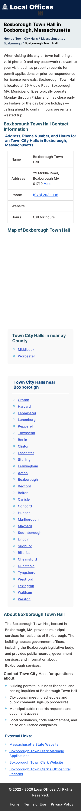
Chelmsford (27, 559)
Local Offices (44, 789)
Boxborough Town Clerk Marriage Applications (36, 753)
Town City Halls (26, 38)
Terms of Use (35, 804)
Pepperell (25, 426)
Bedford (24, 486)
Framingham (28, 466)
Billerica (24, 553)
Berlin (22, 440)
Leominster (27, 413)
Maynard (25, 526)
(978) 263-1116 (45, 195)
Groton (23, 400)
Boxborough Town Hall (41, 43)
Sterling (24, 460)
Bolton (23, 493)
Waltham (25, 593)
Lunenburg (27, 420)
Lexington (26, 586)
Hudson (24, 513)
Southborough (29, 533)
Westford (25, 579)
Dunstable (26, 566)
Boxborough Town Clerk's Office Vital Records (39, 771)
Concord (25, 506)
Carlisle (24, 499)
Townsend (26, 433)
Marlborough (28, 519)
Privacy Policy (62, 804)
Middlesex (26, 350)
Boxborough (13, 43)
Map (47, 184)
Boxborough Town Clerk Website (36, 762)
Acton (23, 473)
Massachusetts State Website (34, 744)
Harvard (24, 406)
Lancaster (26, 453)
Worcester (26, 356)
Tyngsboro (26, 572)
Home (8, 38)
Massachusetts (52, 38)
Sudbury (25, 546)
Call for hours (44, 217)
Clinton (23, 446)
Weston (24, 599)
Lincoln (23, 539)
